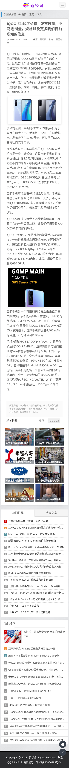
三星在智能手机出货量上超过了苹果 (28, 521)
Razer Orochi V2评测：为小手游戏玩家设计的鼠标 (36, 547)
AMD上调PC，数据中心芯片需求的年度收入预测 (35, 566)
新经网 (43, 39)
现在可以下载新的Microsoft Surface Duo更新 (35, 586)
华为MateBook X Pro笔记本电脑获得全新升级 (35, 599)
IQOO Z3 (54, 420)
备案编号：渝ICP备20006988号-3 (42, 762)
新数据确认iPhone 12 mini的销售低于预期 (32, 540)
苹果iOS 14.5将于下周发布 (24, 605)
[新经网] (34, 5)
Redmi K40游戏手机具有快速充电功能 (29, 573)
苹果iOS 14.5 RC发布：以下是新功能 (30, 612)
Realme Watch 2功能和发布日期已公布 (31, 579)
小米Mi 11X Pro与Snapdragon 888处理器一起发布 (38, 592)
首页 (24, 14)
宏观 (31, 14)
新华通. (33, 757)
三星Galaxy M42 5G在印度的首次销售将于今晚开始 (36, 527)
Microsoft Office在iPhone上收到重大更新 (31, 534)
